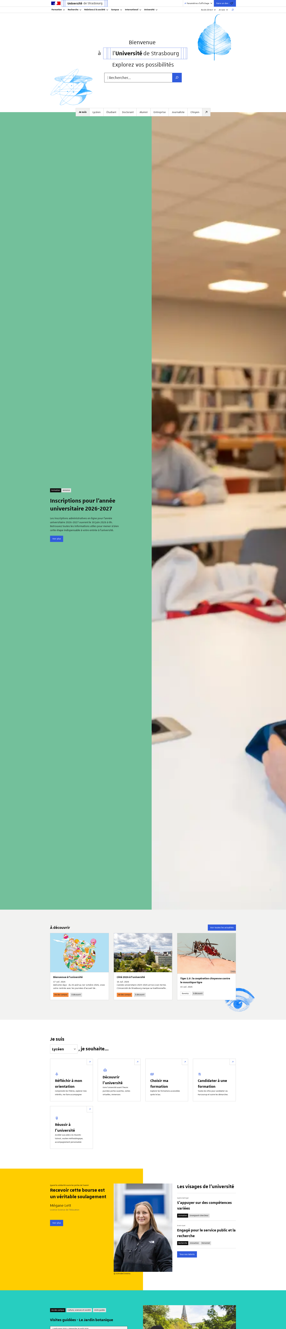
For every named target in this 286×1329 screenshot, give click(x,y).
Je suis (222, 9)
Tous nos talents (187, 1254)
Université (149, 9)
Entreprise (160, 112)
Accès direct (207, 9)
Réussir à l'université (65, 1127)
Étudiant (111, 112)
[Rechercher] (232, 10)
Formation (57, 9)
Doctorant (128, 112)
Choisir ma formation (159, 1083)
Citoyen (195, 112)
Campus (115, 9)
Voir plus (56, 538)
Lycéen (97, 112)
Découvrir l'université (113, 1079)
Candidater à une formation (212, 1083)
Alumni (144, 112)
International (131, 9)
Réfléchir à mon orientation (68, 1083)
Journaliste (178, 112)
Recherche (73, 9)
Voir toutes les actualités (222, 927)
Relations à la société (94, 9)
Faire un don (222, 3)
